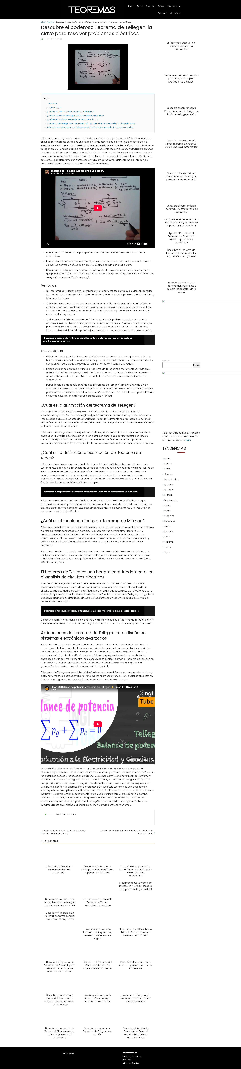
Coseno (150, 6)
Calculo (168, 463)
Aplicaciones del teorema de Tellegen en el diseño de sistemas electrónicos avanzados (90, 127)
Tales (139, 6)
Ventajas (53, 103)
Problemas (173, 6)
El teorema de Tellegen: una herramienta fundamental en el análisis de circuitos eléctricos (91, 123)
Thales (167, 547)
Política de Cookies (130, 1063)
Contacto (175, 13)
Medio (167, 510)
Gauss (161, 6)
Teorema (168, 541)
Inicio (130, 6)
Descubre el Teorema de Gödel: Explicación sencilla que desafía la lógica (126, 832)
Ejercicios (168, 489)
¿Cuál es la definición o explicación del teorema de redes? (75, 115)
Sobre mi (162, 13)
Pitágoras (169, 515)
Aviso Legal (127, 1059)
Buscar (165, 360)
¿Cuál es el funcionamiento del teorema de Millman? (72, 119)
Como (167, 468)
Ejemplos (168, 484)
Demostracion (171, 479)
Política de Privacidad (131, 1056)
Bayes (167, 458)
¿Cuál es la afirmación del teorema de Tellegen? (70, 111)
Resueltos (169, 531)
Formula (168, 494)
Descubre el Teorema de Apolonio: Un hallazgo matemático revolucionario (64, 832)
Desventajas (55, 107)
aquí (188, 440)
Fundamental (170, 500)
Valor (167, 552)
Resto (167, 526)
